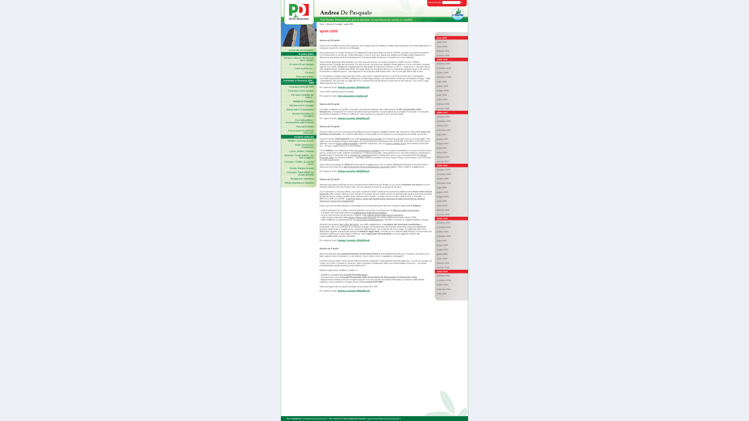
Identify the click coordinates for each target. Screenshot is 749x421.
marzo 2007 (442, 152)
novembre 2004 (444, 280)
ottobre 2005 (442, 232)
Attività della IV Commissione (300, 109)
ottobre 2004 (442, 285)
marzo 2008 (442, 99)
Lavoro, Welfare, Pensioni (301, 151)
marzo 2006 (442, 205)
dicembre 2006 (443, 170)
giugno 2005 (442, 245)
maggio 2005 (443, 250)
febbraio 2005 (443, 263)
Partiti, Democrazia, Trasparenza (304, 146)
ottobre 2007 (442, 126)
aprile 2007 (442, 148)
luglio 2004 (442, 294)
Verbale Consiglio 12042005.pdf (354, 240)
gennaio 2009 (443, 55)
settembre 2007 (444, 130)
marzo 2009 (442, 46)
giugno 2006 (442, 192)
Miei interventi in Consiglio (301, 105)
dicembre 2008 (443, 64)
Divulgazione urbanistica (302, 179)
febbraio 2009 (443, 51)
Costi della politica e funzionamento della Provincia (300, 121)
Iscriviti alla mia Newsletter (301, 50)
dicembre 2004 (443, 276)
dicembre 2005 (443, 223)
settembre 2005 (444, 236)
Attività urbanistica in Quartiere (299, 183)
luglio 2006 (442, 188)
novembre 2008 (444, 68)
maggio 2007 (443, 143)
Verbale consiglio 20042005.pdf (353, 118)
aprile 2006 (442, 201)
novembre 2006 (444, 174)
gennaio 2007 (443, 161)
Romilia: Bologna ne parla (302, 168)
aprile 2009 (442, 42)
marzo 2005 (442, 258)
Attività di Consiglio (334, 24)
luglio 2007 (442, 135)
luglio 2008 (442, 81)
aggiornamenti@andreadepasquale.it (384, 418)
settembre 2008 (444, 77)
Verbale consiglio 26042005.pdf (353, 87)
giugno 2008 (442, 86)
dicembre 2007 (443, 117)
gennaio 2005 (443, 267)
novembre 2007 (444, 121)
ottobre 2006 (442, 179)
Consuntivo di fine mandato (301, 91)
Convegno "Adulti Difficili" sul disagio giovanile (300, 173)
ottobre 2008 (442, 73)
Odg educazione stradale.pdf (353, 96)
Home (321, 24)
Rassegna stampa (305, 76)
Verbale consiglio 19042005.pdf (353, 171)
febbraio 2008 (443, 104)
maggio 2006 (443, 196)
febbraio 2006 (443, 210)
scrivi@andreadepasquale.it (315, 418)
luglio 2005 (442, 241)
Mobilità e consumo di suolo (301, 141)
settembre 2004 (444, 289)
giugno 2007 (442, 139)
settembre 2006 (444, 183)
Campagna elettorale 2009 (301, 87)
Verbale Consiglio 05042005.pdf (354, 291)
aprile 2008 (442, 95)
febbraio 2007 (443, 157)
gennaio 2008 (443, 108)
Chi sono (309, 72)
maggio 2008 (443, 90)
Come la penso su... (304, 68)
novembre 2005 (444, 227)
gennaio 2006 (443, 214)
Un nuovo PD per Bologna (301, 64)
